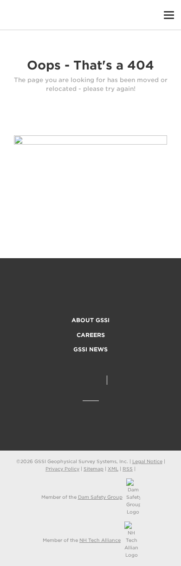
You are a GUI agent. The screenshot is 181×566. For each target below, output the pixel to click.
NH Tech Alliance (100, 540)
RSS (128, 468)
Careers (91, 334)
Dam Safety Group (100, 497)
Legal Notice (147, 461)
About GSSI (90, 320)
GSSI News (90, 349)
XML (113, 468)
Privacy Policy (62, 468)
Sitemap (93, 468)
